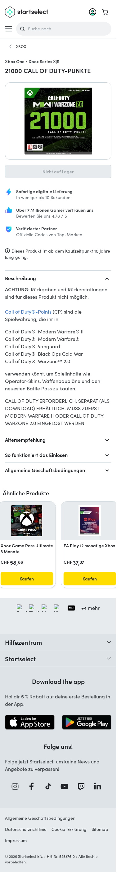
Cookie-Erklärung (69, 829)
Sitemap (100, 829)
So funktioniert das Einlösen (36, 454)
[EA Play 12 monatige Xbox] (89, 520)
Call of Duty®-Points (28, 311)
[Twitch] (83, 786)
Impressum (16, 840)
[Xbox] (10, 46)
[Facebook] (33, 786)
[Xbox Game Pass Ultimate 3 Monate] (26, 520)
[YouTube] (66, 786)
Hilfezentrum (23, 642)
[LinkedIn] (99, 786)
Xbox (21, 46)
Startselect (20, 658)
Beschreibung (20, 278)
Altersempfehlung (25, 439)
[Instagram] (17, 786)
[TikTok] (50, 786)
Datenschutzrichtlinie (26, 829)
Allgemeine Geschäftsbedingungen (45, 470)
